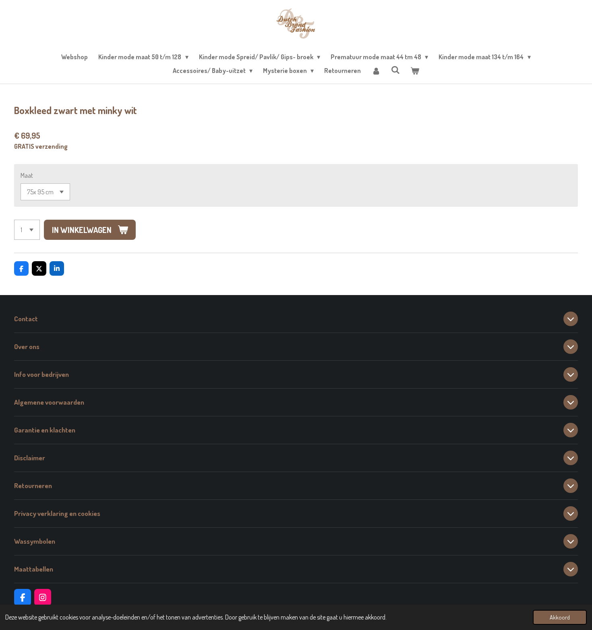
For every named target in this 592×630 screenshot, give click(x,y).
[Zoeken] (395, 70)
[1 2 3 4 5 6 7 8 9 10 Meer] (27, 230)
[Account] (375, 70)
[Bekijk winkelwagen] (414, 70)
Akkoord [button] (560, 617)
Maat (27, 175)
